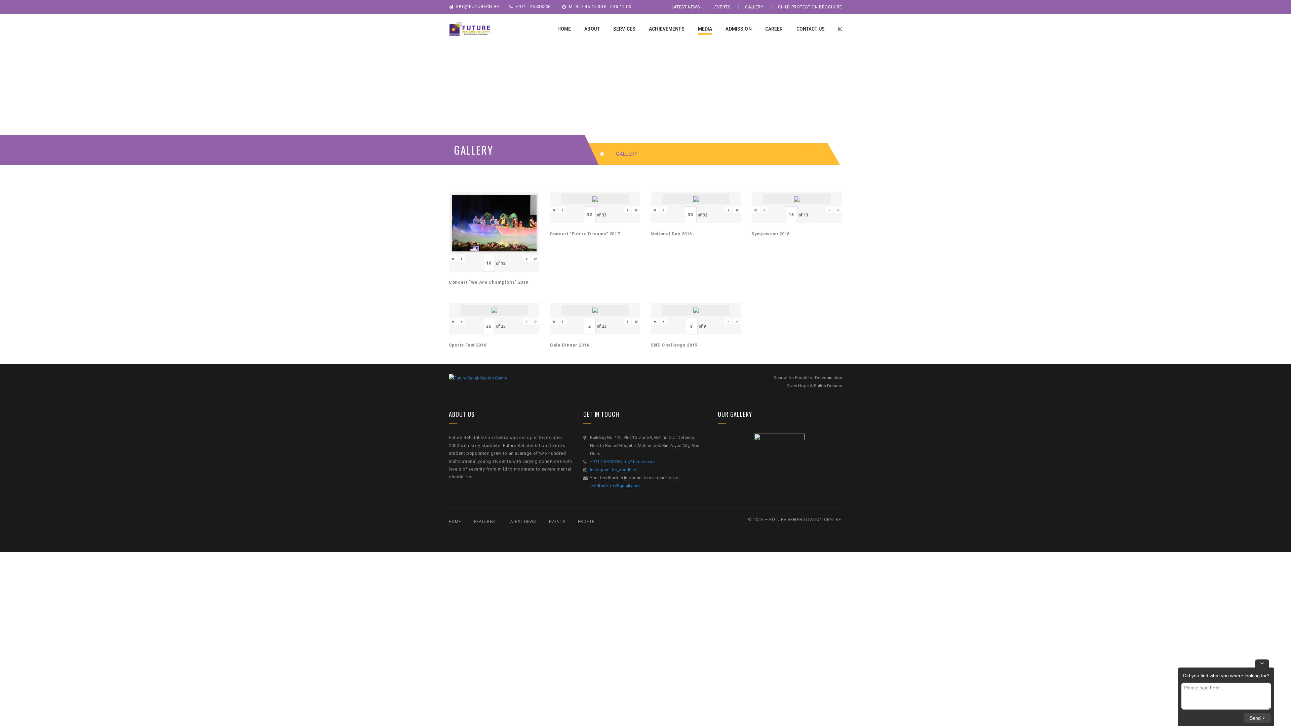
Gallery (754, 7)
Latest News (686, 7)
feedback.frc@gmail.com (615, 485)
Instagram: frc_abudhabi (613, 469)
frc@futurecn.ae (477, 6)
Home (455, 521)
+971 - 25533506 (533, 6)
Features (484, 521)
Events (722, 7)
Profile (586, 521)
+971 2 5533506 (605, 461)
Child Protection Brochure (810, 7)
